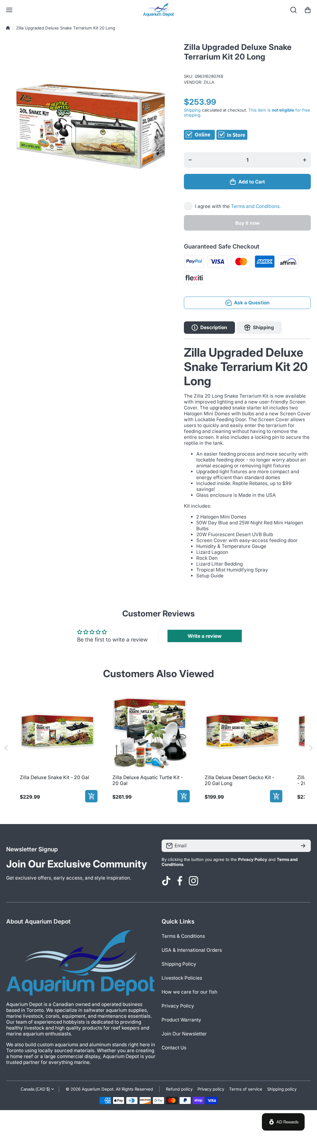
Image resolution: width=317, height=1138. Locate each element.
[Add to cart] (91, 796)
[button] (308, 10)
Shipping (192, 110)
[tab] (259, 327)
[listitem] (57, 748)
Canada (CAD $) (35, 1089)
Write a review (205, 636)
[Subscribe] (303, 846)
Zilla (208, 82)
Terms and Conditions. (256, 206)
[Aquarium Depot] (158, 10)
